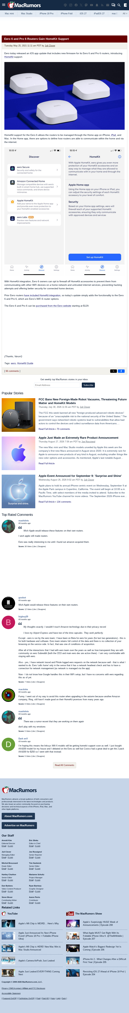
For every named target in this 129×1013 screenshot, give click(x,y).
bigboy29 (23, 616)
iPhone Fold (66, 13)
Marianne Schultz (36, 874)
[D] (8, 750)
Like (34, 546)
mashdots (23, 520)
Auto (53, 998)
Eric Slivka (33, 840)
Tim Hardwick (35, 863)
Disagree (41, 546)
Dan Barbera (7, 886)
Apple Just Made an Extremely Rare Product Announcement (78, 437)
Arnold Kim (7, 840)
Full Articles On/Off (26, 998)
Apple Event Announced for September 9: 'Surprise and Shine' (80, 476)
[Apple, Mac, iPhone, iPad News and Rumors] (24, 9)
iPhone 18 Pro (46, 13)
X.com (10, 846)
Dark (64, 998)
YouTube (12, 913)
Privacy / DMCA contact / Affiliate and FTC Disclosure (23, 988)
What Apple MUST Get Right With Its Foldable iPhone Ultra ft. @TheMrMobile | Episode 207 (103, 936)
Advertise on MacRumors (19, 825)
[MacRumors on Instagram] (70, 5)
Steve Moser (7, 897)
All (125, 13)
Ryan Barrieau (35, 886)
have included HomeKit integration (42, 295)
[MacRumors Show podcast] (65, 5)
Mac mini (9, 13)
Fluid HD (45, 998)
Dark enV (23, 738)
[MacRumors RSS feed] (102, 5)
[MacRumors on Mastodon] (86, 5)
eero (13, 363)
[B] (8, 628)
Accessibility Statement (11, 993)
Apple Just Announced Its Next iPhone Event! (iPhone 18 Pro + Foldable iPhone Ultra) (38, 936)
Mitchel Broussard (10, 863)
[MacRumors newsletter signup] (107, 5)
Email (4, 846)
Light (58, 998)
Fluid (38, 998)
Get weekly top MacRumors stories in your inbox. (64, 379)
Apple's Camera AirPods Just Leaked (36, 960)
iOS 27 (83, 13)
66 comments (12, 371)
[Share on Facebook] (121, 371)
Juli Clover (50, 45)
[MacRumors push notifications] (97, 5)
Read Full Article (47, 429)
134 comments (64, 502)
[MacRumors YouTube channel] (91, 5)
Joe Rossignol (88, 441)
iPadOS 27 (99, 13)
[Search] (120, 5)
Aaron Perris (34, 897)
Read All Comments (64, 765)
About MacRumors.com (18, 816)
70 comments (63, 429)
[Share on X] (113, 371)
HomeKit (8, 56)
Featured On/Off (9, 998)
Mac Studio (26, 13)
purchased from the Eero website (53, 305)
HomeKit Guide (25, 363)
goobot (22, 597)
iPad (113, 135)
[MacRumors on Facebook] (76, 5)
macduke (23, 689)
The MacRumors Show (88, 913)
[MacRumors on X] (81, 5)
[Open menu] (4, 5)
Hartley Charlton (9, 874)
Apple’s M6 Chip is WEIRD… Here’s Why (38, 923)
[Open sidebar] (125, 5)
